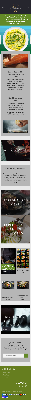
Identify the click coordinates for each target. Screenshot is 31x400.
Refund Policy (6, 375)
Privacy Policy (6, 372)
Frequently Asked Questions (14, 321)
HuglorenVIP (8, 392)
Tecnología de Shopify (17, 392)
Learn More (6, 329)
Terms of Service (6, 378)
